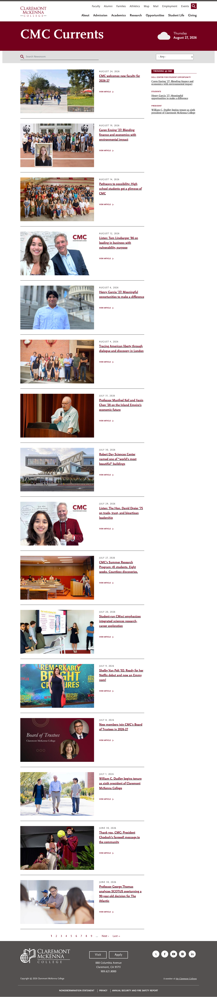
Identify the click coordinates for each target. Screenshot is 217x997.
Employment (169, 6)
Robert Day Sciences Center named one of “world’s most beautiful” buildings (117, 459)
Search (195, 6)
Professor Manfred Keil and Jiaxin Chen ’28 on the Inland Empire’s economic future (121, 405)
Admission (100, 15)
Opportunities (155, 15)
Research (136, 15)
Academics (118, 15)
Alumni (108, 6)
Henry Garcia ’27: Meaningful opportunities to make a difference (121, 295)
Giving (192, 15)
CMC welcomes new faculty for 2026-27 (119, 78)
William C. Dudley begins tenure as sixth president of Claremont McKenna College (120, 783)
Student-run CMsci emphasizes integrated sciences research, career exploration (120, 621)
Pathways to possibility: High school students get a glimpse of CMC (120, 189)
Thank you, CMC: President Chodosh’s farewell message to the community (119, 837)
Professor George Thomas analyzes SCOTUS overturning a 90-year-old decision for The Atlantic (120, 894)
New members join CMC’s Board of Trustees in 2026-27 (120, 727)
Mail (155, 6)
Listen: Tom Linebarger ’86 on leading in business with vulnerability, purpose (118, 243)
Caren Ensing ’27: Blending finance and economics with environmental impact (117, 135)
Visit (98, 954)
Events (185, 6)
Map (146, 6)
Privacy (103, 991)
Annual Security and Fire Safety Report (135, 991)
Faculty (96, 6)
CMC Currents (62, 35)
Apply (118, 954)
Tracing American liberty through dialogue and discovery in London (121, 349)
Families (121, 6)
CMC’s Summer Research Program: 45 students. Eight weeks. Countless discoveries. (118, 567)
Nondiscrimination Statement (76, 991)
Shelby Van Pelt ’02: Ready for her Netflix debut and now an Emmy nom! (121, 675)
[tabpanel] (174, 94)
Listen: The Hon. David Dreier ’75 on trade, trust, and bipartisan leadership (121, 513)
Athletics (135, 6)
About (85, 15)
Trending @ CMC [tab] (162, 71)
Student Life (176, 15)
